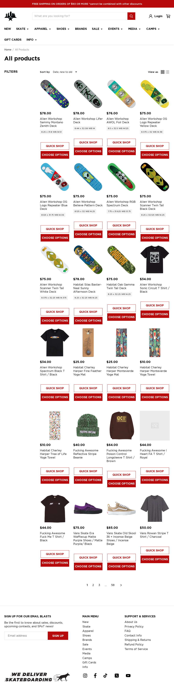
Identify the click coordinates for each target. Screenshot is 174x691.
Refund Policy (134, 644)
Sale (96, 28)
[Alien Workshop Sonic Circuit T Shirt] (155, 260)
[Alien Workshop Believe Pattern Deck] (88, 177)
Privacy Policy (134, 626)
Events (114, 28)
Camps (151, 28)
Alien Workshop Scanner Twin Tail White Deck (52, 288)
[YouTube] (128, 675)
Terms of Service (136, 649)
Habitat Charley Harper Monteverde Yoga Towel (153, 371)
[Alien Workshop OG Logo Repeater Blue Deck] (55, 177)
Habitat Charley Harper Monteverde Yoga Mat (120, 371)
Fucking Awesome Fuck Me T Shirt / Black (52, 537)
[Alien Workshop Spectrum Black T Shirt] (55, 343)
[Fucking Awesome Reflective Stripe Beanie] (88, 426)
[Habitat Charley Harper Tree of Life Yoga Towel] (55, 426)
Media (133, 28)
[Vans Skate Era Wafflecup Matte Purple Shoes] (88, 508)
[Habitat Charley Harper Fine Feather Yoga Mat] (88, 343)
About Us (131, 622)
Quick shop (55, 146)
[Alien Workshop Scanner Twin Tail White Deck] (55, 260)
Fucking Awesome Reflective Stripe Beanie (85, 454)
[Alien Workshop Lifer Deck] (88, 94)
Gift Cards (12, 39)
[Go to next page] (121, 585)
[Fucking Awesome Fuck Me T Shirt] (55, 508)
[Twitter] (116, 675)
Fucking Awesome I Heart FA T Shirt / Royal (153, 454)
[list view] (167, 72)
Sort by (45, 72)
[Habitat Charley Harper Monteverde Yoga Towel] (155, 343)
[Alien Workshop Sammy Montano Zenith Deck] (55, 94)
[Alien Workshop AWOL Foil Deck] (121, 94)
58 (113, 585)
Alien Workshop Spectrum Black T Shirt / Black (52, 371)
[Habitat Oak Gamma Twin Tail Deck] (121, 260)
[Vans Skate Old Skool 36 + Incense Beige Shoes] (121, 508)
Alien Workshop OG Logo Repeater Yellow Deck (153, 122)
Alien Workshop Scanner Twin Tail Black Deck (152, 205)
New (7, 28)
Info (30, 39)
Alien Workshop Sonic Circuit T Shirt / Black (154, 288)
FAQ (127, 631)
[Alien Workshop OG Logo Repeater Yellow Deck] (155, 94)
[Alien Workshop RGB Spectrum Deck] (121, 177)
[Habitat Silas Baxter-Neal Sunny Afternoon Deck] (88, 260)
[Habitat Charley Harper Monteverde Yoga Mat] (121, 343)
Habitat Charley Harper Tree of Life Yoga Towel (53, 454)
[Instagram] (85, 676)
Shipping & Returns (138, 640)
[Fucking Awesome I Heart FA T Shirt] (155, 426)
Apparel (41, 28)
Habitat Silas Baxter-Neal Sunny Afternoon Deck (87, 288)
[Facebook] (95, 675)
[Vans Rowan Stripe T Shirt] (155, 508)
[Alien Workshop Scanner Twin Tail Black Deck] (155, 177)
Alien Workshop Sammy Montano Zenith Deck (51, 122)
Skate (21, 28)
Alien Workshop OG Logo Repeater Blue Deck (53, 205)
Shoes (62, 28)
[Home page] (10, 16)
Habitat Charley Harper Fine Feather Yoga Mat (87, 371)
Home (7, 49)
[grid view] (162, 72)
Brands (81, 28)
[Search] (131, 16)
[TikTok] (105, 675)
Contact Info (133, 635)
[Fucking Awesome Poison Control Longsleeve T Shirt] (121, 426)
